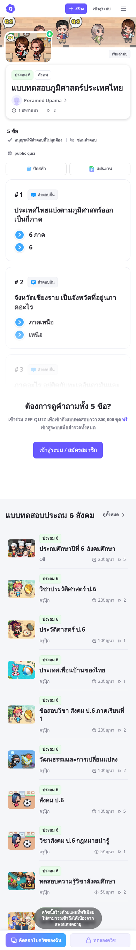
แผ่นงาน (104, 168)
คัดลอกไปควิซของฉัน (40, 940)
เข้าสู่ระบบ (102, 8)
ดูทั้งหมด (111, 514)
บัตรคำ (39, 168)
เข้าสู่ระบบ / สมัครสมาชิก (68, 449)
